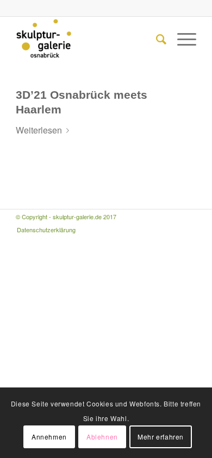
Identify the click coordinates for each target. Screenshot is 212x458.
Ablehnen (102, 436)
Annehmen (49, 436)
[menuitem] (155, 38)
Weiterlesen (39, 130)
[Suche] (155, 38)
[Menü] (181, 38)
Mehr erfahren (161, 436)
